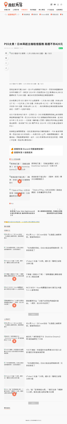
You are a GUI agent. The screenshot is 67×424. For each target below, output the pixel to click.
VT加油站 (50, 10)
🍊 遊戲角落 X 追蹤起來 (22, 152)
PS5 (12, 203)
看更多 (33, 314)
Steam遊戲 (45, 14)
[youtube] (55, 4)
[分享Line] (6, 58)
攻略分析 (7, 10)
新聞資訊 (24, 10)
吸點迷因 (55, 14)
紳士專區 (42, 10)
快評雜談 (33, 10)
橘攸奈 (35, 14)
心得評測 (16, 10)
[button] (61, 4)
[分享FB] (6, 53)
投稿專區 (59, 10)
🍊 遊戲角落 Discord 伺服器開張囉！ (28, 148)
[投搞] (51, 4)
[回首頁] (13, 5)
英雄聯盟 (27, 14)
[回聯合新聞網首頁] (6, 5)
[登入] (58, 5)
